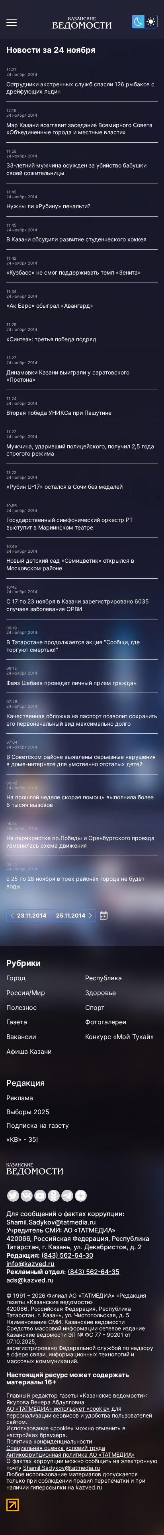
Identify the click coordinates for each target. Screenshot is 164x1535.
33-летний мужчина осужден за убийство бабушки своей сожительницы (76, 169)
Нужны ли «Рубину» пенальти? (48, 206)
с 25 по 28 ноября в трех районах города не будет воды (75, 882)
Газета (16, 1022)
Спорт (95, 1007)
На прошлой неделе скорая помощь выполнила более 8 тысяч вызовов (80, 801)
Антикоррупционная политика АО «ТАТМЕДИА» (70, 1454)
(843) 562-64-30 (67, 1255)
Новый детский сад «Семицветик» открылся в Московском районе (70, 564)
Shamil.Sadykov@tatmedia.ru (51, 1222)
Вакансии (21, 1037)
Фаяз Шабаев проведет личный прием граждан (71, 682)
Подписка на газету (37, 1125)
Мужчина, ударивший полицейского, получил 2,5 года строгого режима (80, 450)
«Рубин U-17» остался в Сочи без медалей (64, 486)
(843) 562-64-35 (93, 1272)
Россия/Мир (25, 993)
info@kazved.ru (30, 1264)
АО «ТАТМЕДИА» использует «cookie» (58, 1408)
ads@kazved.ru (30, 1280)
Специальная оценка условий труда (55, 1447)
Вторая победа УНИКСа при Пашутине (58, 412)
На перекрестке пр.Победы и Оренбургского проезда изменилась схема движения (80, 841)
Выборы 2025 (27, 1112)
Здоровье (100, 993)
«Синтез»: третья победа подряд (51, 339)
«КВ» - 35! (22, 1139)
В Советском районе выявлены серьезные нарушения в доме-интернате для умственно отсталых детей (81, 760)
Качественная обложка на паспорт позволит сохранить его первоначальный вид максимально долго (81, 720)
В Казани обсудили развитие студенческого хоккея (76, 239)
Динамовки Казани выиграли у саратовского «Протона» (67, 376)
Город (15, 978)
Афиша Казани (29, 1051)
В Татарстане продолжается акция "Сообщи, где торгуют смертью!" (73, 646)
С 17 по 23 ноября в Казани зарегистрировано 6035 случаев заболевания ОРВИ (77, 605)
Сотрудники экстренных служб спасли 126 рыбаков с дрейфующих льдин (80, 88)
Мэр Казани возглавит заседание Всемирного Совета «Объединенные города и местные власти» (79, 128)
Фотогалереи (106, 1022)
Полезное (21, 1007)
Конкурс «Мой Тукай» (119, 1037)
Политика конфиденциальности (49, 1441)
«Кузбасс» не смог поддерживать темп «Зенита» (73, 272)
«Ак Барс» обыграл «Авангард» (49, 305)
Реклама (19, 1098)
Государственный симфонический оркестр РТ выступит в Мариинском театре (69, 523)
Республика (103, 978)
